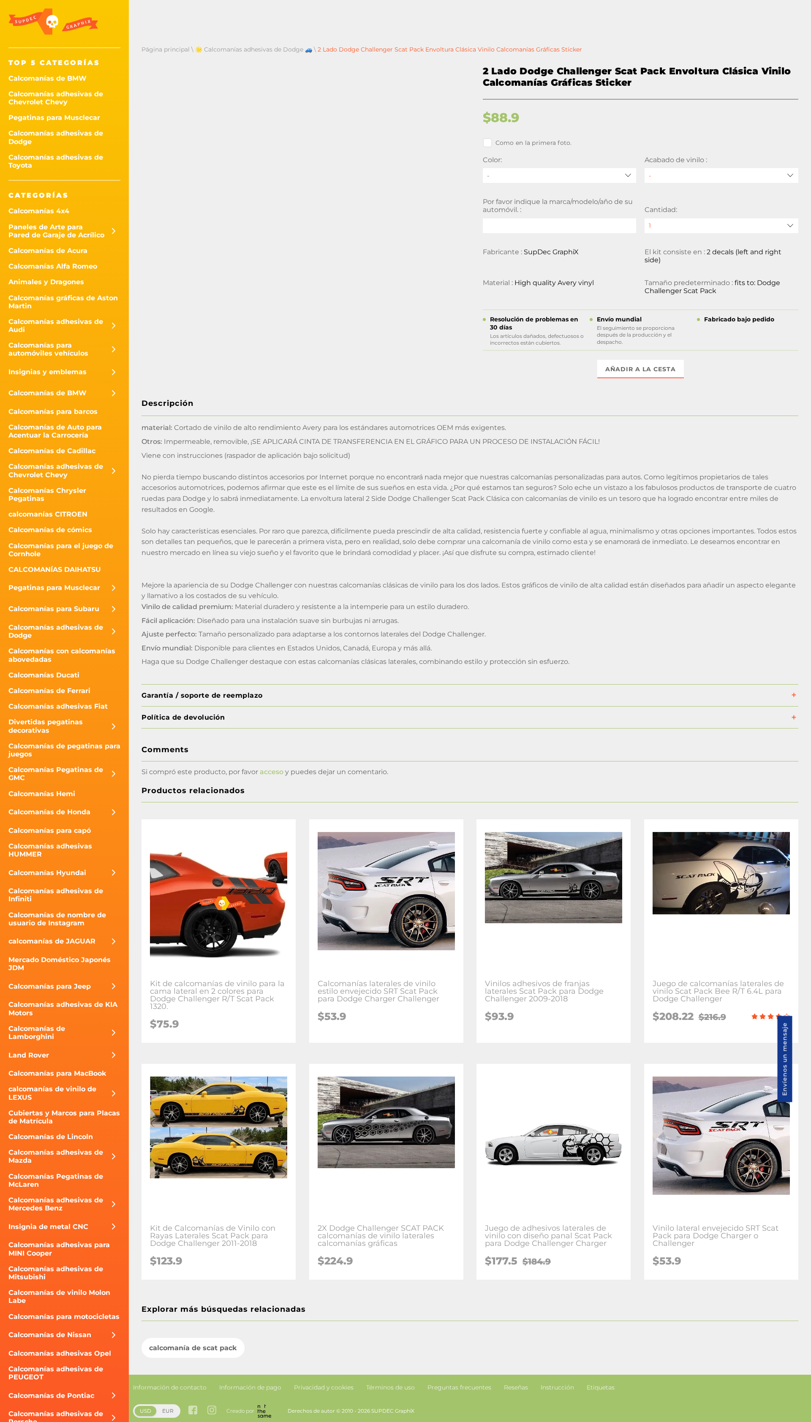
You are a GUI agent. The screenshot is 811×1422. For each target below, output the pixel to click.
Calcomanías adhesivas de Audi (55, 326)
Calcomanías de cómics (50, 530)
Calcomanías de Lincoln (50, 1137)
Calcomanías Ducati (43, 675)
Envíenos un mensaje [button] (785, 1059)
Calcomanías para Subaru (53, 609)
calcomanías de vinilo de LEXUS (52, 1093)
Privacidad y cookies (324, 1387)
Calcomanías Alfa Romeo (52, 266)
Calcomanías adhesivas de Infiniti (55, 895)
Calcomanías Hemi (41, 794)
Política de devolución (183, 717)
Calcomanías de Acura (47, 251)
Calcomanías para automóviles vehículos (48, 349)
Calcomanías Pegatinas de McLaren (55, 1180)
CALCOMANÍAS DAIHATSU (54, 570)
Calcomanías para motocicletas (64, 1317)
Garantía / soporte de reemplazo (202, 695)
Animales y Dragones (46, 282)
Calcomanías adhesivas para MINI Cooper (59, 1249)
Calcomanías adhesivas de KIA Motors (62, 1009)
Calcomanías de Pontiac (51, 1396)
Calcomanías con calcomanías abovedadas (61, 655)
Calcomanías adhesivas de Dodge (55, 137)
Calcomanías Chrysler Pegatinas (47, 495)
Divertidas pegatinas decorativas (45, 726)
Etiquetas (601, 1387)
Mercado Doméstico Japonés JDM (59, 964)
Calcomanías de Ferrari (49, 691)
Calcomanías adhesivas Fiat (58, 706)
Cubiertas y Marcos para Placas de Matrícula (64, 1117)
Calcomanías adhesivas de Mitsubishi (55, 1273)
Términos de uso (390, 1387)
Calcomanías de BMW (47, 78)
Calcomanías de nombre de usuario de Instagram (57, 919)
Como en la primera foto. (533, 143)
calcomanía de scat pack (193, 1348)
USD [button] (145, 1411)
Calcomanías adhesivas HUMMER (50, 850)
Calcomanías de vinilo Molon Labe (59, 1297)
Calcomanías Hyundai (47, 873)
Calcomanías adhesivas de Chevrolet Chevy (55, 98)
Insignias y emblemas (47, 372)
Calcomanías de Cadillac (51, 451)
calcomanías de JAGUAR (51, 941)
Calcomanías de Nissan (49, 1335)
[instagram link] (211, 1411)
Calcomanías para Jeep (49, 986)
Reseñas (516, 1387)
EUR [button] (168, 1411)
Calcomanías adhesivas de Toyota (55, 161)
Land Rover (28, 1055)
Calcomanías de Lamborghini (36, 1033)
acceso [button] (271, 772)
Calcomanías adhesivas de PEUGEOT (55, 1373)
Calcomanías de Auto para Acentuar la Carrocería (55, 431)
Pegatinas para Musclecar (54, 118)
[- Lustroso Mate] (721, 175)
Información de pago (250, 1387)
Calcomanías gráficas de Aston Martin (63, 302)
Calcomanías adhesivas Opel (59, 1353)
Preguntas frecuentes (459, 1387)
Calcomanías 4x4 (38, 211)
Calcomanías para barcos (53, 412)
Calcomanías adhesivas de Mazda (55, 1156)
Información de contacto (170, 1387)
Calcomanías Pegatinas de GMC (55, 774)
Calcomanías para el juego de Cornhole (60, 550)
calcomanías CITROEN (47, 514)
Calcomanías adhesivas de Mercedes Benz (55, 1204)
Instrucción (557, 1387)
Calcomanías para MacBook (57, 1073)
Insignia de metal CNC (48, 1227)
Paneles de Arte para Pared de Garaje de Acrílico (56, 231)
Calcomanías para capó (49, 831)
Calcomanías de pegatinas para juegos (64, 750)
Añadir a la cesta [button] (640, 369)
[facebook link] (192, 1411)
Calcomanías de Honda (49, 812)
